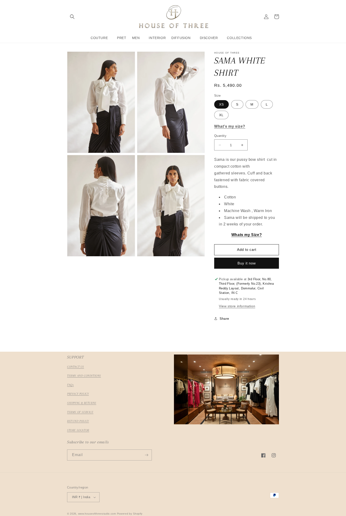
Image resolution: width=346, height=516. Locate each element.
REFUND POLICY (78, 421)
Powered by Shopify (130, 513)
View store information (237, 306)
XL (221, 115)
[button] (72, 17)
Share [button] (224, 318)
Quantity (220, 136)
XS (221, 104)
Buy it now (246, 263)
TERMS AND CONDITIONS (84, 375)
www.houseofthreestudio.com (97, 513)
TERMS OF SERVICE (80, 412)
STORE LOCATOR (78, 430)
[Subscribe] (146, 455)
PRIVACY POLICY (78, 393)
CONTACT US (75, 366)
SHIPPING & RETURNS (81, 403)
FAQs (70, 384)
